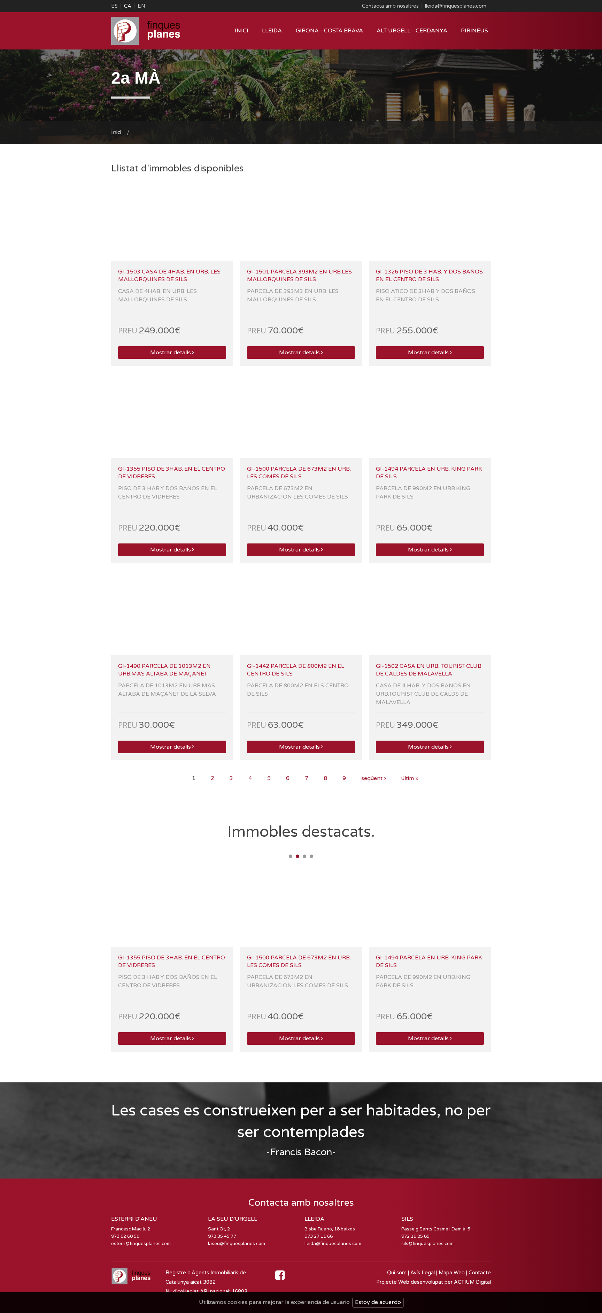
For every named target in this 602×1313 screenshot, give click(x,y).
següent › (373, 778)
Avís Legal (422, 1273)
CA (127, 6)
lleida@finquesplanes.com (455, 6)
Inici (241, 30)
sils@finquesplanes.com (427, 1243)
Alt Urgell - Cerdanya (412, 30)
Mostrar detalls (170, 352)
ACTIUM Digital (472, 1282)
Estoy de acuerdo (378, 1302)
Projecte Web (393, 1282)
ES (114, 6)
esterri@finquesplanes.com (141, 1243)
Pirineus (474, 30)
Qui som (397, 1273)
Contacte (480, 1273)
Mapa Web (452, 1273)
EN (141, 6)
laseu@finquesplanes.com (236, 1243)
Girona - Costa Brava (329, 30)
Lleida (272, 30)
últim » (409, 778)
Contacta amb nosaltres (390, 6)
